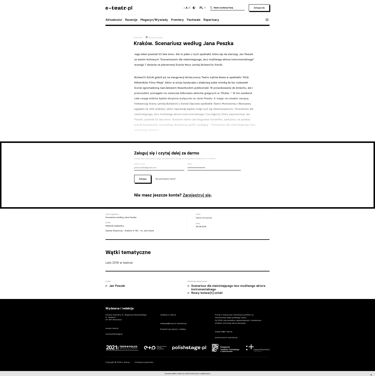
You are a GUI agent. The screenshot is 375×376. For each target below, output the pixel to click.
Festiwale (193, 20)
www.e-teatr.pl (111, 328)
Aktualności (113, 20)
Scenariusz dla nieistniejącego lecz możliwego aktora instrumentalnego (228, 287)
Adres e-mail (139, 164)
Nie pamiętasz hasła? (165, 178)
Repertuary (211, 20)
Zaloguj (142, 179)
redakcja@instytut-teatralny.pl (173, 323)
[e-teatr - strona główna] (118, 9)
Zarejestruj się (197, 195)
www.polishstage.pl (114, 334)
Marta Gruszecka (204, 217)
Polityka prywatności (144, 362)
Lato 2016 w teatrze (119, 262)
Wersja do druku (156, 37)
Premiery (177, 20)
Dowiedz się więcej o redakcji (173, 329)
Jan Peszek (117, 286)
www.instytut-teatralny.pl (226, 337)
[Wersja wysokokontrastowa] (193, 7)
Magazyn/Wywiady (154, 20)
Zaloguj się (259, 7)
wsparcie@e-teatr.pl (223, 331)
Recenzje (131, 20)
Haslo (190, 164)
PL (201, 8)
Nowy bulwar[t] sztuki (207, 293)
